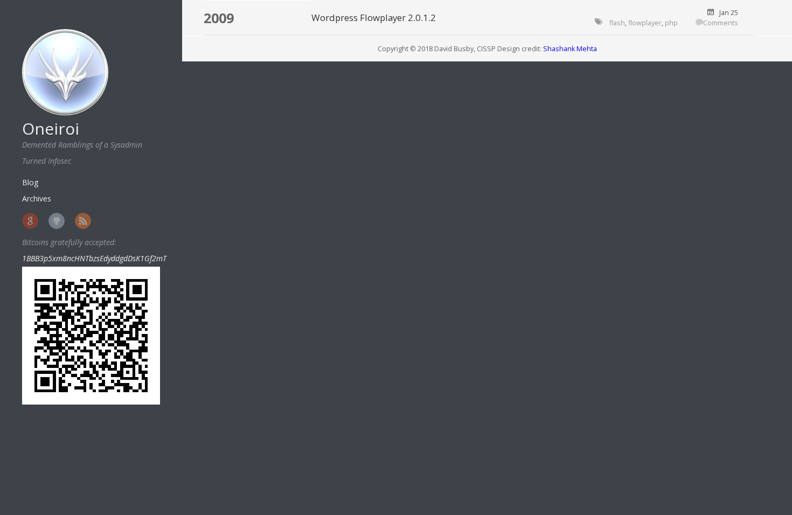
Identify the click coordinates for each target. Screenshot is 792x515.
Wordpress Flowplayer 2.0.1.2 (373, 17)
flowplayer (645, 22)
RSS (83, 221)
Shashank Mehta (570, 48)
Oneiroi (50, 128)
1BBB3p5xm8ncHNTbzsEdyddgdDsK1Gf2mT (94, 258)
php (671, 22)
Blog (30, 182)
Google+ (30, 221)
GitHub (56, 221)
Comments (720, 22)
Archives (36, 198)
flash (617, 22)
